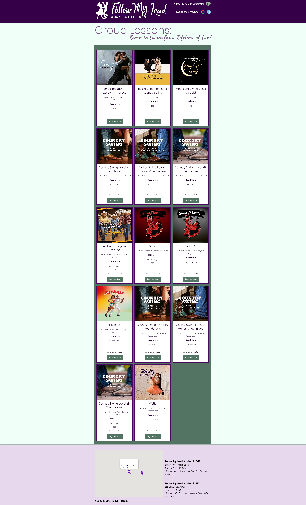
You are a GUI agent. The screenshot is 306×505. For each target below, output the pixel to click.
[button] (115, 121)
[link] (114, 91)
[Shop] (208, 4)
